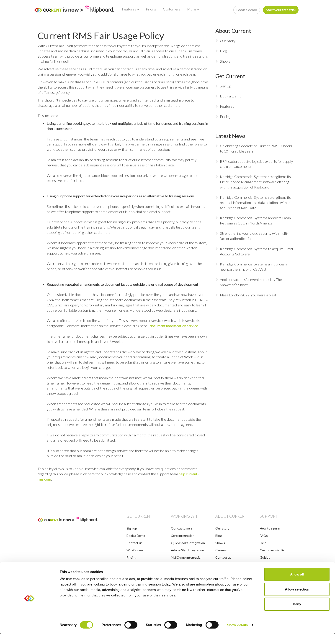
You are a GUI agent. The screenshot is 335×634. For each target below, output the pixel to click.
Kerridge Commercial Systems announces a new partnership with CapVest (253, 266)
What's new (135, 550)
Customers (171, 9)
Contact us (134, 543)
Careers (221, 550)
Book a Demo (231, 96)
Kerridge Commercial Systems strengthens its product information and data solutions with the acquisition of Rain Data (256, 202)
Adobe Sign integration (187, 550)
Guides (265, 557)
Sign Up (225, 86)
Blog (223, 51)
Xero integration (182, 535)
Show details (237, 625)
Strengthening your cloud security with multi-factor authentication (254, 236)
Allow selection (297, 589)
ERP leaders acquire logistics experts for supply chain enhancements (256, 164)
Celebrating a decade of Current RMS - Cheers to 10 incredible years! (256, 148)
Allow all (297, 574)
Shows (225, 61)
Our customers (182, 528)
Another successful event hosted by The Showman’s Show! (251, 282)
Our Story (227, 40)
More (192, 9)
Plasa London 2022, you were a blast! (248, 295)
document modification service (174, 325)
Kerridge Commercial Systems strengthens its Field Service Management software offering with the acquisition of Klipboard (255, 181)
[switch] (130, 625)
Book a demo (246, 10)
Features (129, 9)
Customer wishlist (273, 550)
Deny (297, 604)
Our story (222, 528)
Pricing (151, 9)
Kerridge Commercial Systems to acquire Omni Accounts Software (256, 251)
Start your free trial (281, 10)
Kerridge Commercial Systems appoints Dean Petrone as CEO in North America (255, 220)
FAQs (264, 535)
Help (263, 543)
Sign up (131, 528)
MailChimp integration (186, 557)
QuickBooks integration (188, 543)
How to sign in (270, 528)
